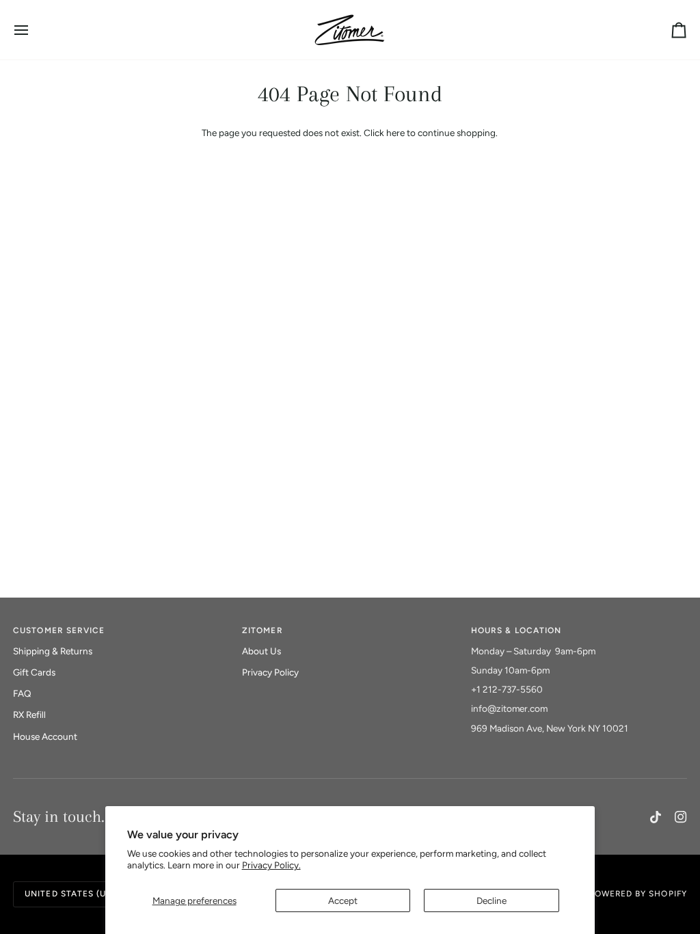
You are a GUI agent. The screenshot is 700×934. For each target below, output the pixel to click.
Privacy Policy (270, 672)
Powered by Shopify (638, 893)
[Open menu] (33, 29)
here (395, 132)
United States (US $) (74, 893)
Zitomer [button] (262, 630)
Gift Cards (34, 672)
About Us (261, 650)
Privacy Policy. (271, 864)
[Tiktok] (655, 817)
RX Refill (29, 714)
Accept (343, 900)
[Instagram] (681, 817)
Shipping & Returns (52, 650)
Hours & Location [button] (516, 630)
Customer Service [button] (59, 630)
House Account (45, 736)
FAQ (22, 693)
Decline (491, 900)
